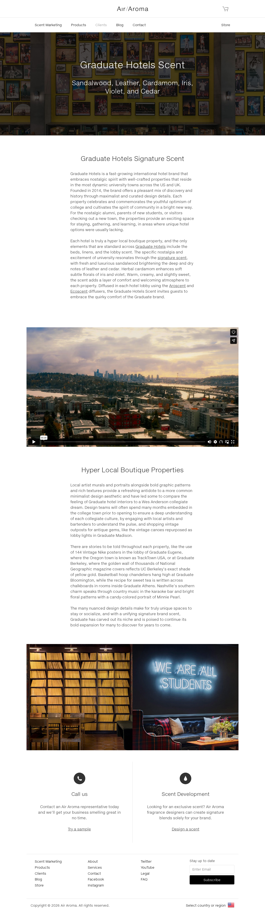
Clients (101, 25)
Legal (145, 873)
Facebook (96, 879)
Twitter (146, 861)
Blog (119, 25)
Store (225, 25)
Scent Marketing (48, 25)
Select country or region (206, 905)
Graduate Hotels (150, 246)
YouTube (147, 867)
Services (95, 867)
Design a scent (185, 829)
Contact (139, 25)
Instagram (96, 885)
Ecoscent (79, 291)
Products (78, 25)
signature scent (172, 257)
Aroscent (177, 285)
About (93, 861)
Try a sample (79, 829)
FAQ (144, 879)
